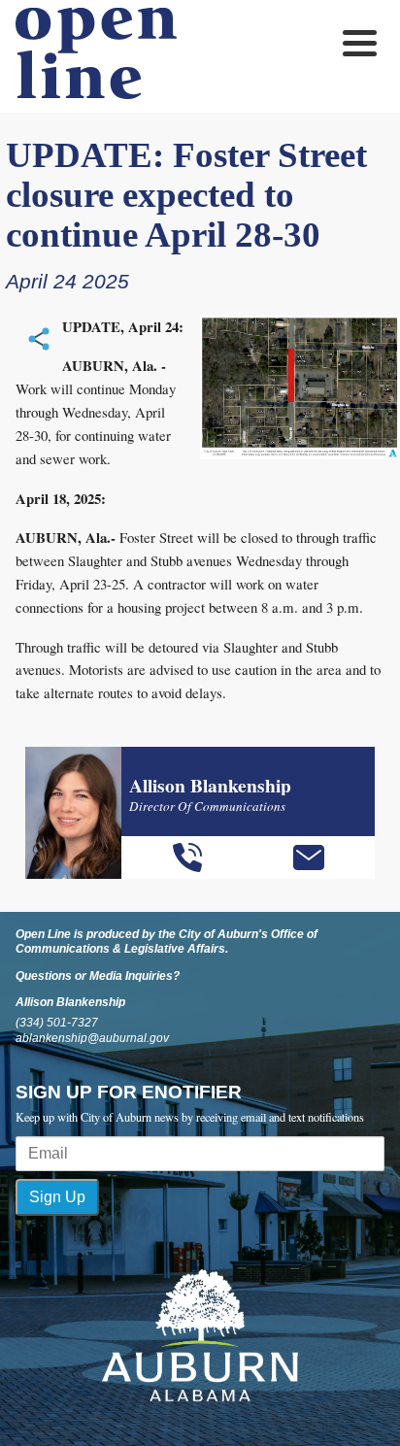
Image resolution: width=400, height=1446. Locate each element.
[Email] (308, 857)
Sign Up (57, 1197)
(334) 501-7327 (57, 1022)
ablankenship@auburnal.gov (92, 1038)
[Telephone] (187, 857)
